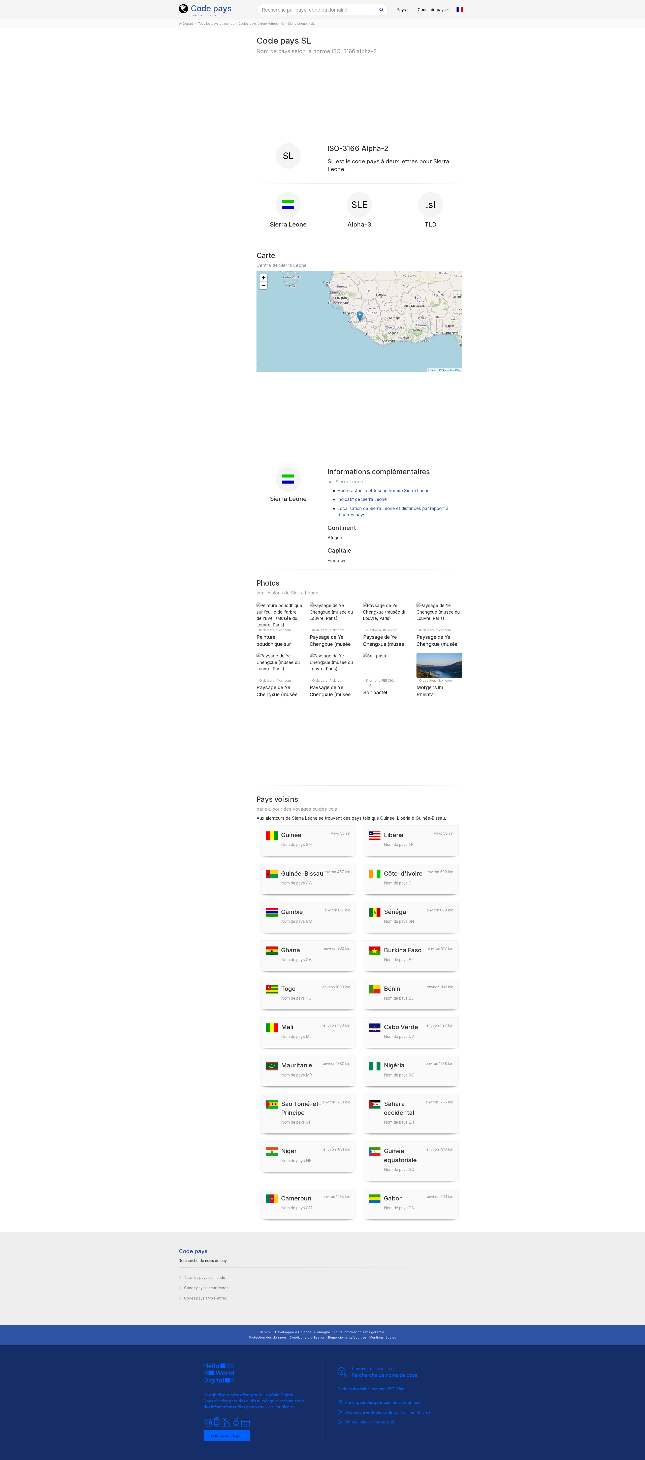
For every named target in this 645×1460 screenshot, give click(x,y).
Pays (401, 9)
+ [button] (263, 278)
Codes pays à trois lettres (205, 1298)
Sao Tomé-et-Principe (301, 1112)
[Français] (460, 10)
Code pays (211, 8)
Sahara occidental (399, 1112)
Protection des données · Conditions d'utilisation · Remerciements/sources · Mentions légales (322, 1337)
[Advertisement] (212, 113)
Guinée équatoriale (400, 1159)
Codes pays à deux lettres (206, 1288)
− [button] (263, 285)
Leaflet (432, 370)
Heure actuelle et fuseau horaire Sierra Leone (384, 490)
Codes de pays (432, 9)
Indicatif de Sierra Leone (362, 499)
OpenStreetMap (451, 370)
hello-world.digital (227, 1436)
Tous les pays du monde (204, 1277)
